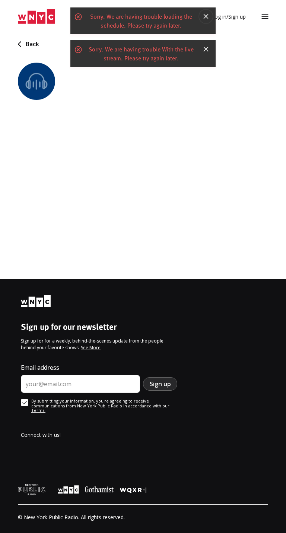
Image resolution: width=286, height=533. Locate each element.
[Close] (206, 16)
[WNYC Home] (36, 16)
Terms (38, 410)
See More (91, 347)
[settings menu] (265, 16)
